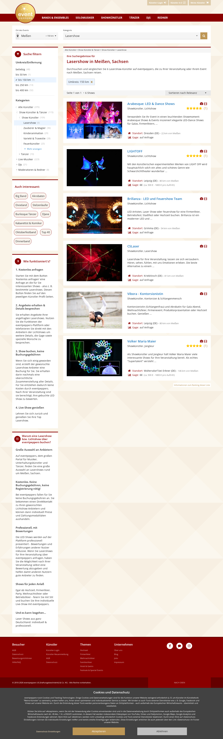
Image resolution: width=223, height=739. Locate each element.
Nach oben (179, 682)
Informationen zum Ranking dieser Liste (192, 385)
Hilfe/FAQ (16, 662)
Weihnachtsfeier (87, 658)
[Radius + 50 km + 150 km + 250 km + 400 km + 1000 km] (51, 36)
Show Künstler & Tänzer (89, 50)
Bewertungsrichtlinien (22, 658)
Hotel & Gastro (86, 666)
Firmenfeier (85, 654)
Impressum (119, 662)
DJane (45, 214)
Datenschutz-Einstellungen (48, 731)
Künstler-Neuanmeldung (57, 654)
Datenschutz (17, 654)
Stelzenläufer (40, 205)
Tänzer (134, 17)
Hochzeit (84, 650)
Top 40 (46, 232)
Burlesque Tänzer (26, 214)
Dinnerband (23, 241)
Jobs (116, 658)
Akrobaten (38, 196)
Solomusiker (85, 17)
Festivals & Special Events (91, 670)
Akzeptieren (99, 731)
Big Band (21, 196)
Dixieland (21, 205)
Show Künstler (108, 50)
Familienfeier (86, 662)
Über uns (118, 650)
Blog (116, 654)
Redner (162, 17)
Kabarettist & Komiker (29, 223)
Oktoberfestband (26, 232)
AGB (14, 650)
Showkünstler (111, 17)
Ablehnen (162, 731)
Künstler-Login (52, 650)
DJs (148, 17)
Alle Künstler (70, 50)
